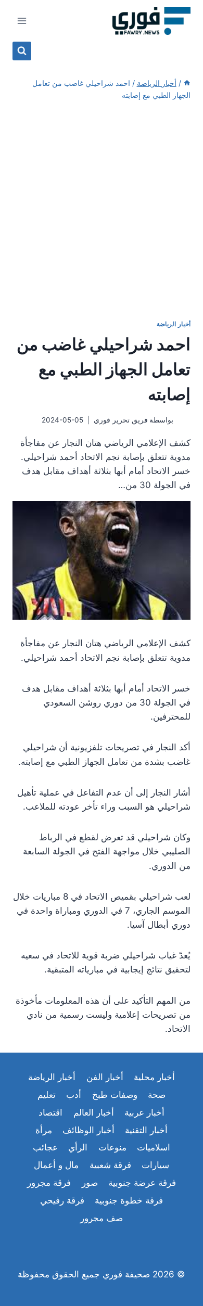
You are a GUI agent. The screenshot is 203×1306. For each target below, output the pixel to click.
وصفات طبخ (114, 1095)
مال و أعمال (56, 1165)
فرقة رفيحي (62, 1200)
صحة (157, 1095)
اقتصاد (50, 1112)
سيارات (155, 1165)
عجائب (45, 1147)
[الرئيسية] (187, 83)
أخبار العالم (93, 1112)
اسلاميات (153, 1147)
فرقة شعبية (110, 1165)
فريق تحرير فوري (121, 420)
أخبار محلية (154, 1077)
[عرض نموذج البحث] (21, 51)
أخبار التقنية (146, 1130)
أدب (73, 1095)
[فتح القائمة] (22, 20)
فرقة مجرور (49, 1182)
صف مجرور (101, 1218)
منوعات (112, 1147)
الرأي (77, 1147)
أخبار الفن (104, 1077)
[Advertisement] (101, 210)
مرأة (43, 1130)
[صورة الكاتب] (184, 420)
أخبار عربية (144, 1112)
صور (90, 1182)
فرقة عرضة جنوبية (142, 1182)
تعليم (46, 1095)
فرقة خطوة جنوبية (129, 1200)
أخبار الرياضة (174, 324)
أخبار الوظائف (88, 1130)
